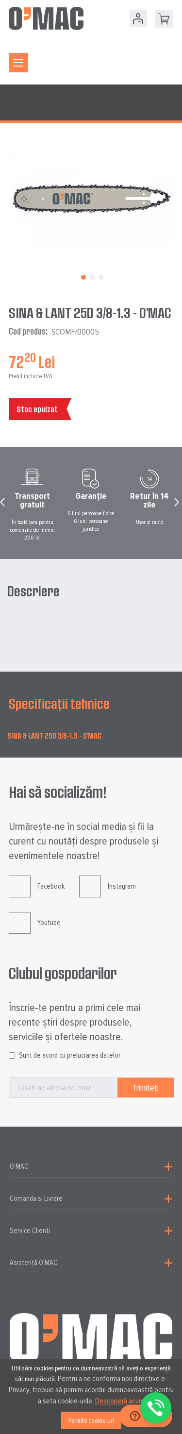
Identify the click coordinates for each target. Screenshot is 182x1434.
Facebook (51, 886)
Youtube (49, 922)
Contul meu (138, 18)
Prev (4, 504)
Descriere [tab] (33, 591)
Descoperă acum (119, 1401)
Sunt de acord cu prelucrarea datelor (69, 1055)
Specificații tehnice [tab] (59, 703)
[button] (82, 276)
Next (178, 504)
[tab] (91, 1167)
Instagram (122, 886)
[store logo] (46, 18)
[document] (91, 1396)
